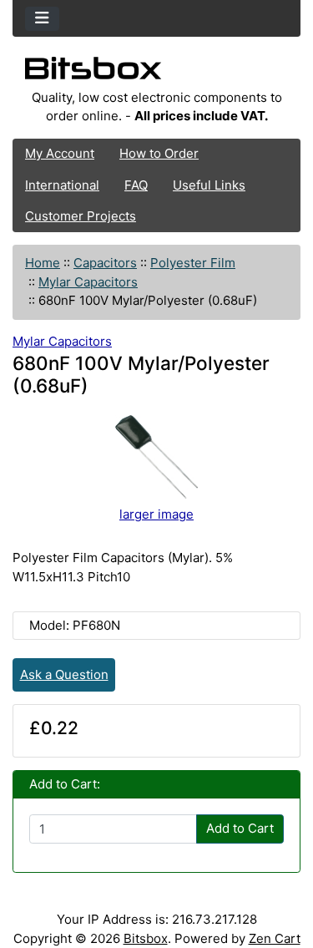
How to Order (159, 153)
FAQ (136, 185)
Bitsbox (146, 938)
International (62, 185)
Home (42, 263)
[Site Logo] (156, 73)
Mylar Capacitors (88, 282)
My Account (59, 153)
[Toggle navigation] (42, 19)
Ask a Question (64, 674)
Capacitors (105, 263)
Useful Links (209, 185)
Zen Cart (274, 938)
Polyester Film (192, 263)
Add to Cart (240, 828)
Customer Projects (80, 216)
